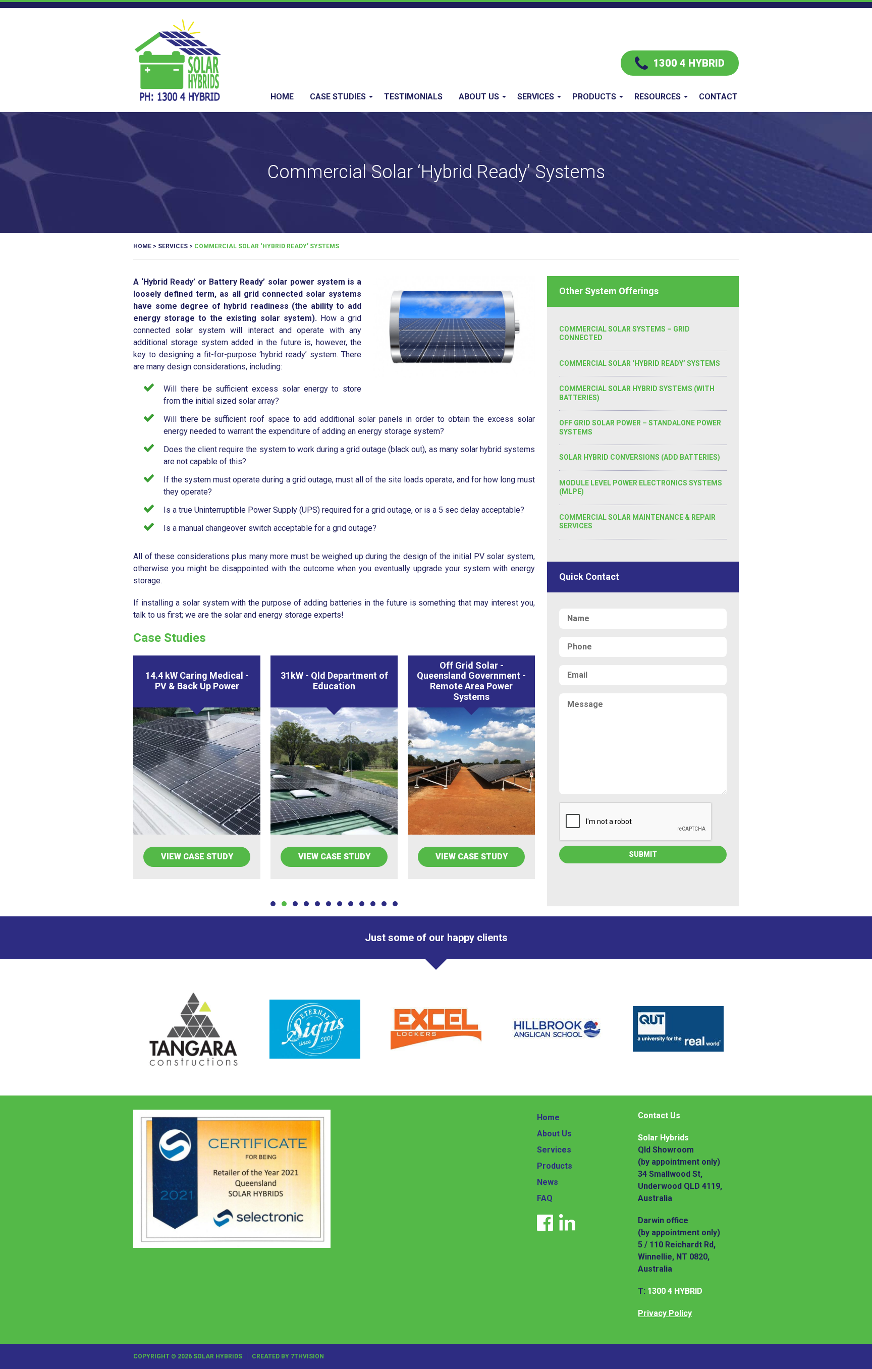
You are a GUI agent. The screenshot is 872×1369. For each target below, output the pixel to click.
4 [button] (306, 903)
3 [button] (295, 903)
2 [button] (284, 903)
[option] (196, 767)
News (547, 1182)
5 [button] (317, 903)
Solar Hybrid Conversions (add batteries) (639, 457)
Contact (718, 96)
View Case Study (197, 856)
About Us (479, 96)
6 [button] (328, 903)
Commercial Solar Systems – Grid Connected (624, 333)
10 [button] (372, 903)
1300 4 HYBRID (674, 1291)
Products (594, 96)
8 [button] (350, 903)
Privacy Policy (665, 1313)
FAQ (545, 1198)
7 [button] (339, 903)
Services (535, 96)
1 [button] (273, 903)
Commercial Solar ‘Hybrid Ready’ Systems (639, 363)
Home (282, 96)
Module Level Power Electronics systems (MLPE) (640, 487)
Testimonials (413, 96)
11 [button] (384, 903)
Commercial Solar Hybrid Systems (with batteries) (637, 393)
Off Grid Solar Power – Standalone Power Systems (640, 427)
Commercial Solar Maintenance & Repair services (637, 521)
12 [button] (395, 903)
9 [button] (361, 903)
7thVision (307, 1356)
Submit (643, 854)
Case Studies (338, 96)
